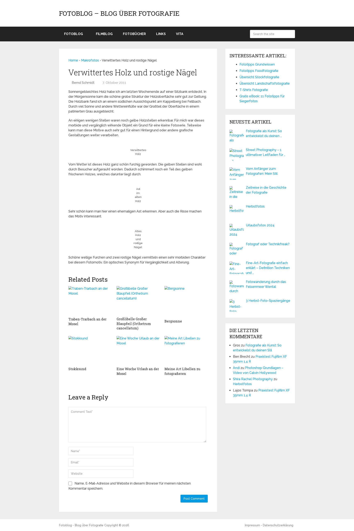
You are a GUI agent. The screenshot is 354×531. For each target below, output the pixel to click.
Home (73, 60)
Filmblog (104, 34)
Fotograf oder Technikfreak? (267, 244)
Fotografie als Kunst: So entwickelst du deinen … (264, 133)
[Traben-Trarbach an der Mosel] (90, 300)
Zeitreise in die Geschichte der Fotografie (266, 190)
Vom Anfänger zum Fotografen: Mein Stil (262, 171)
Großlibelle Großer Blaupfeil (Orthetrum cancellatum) (134, 323)
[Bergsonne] (186, 301)
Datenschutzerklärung (278, 525)
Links (161, 34)
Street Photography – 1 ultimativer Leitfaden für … (265, 152)
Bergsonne (173, 321)
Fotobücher (134, 34)
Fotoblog (73, 34)
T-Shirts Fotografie (253, 90)
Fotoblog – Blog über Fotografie (119, 13)
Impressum (252, 525)
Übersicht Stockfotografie (259, 77)
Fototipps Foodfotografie (258, 71)
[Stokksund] (90, 350)
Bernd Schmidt (83, 83)
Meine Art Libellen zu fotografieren (182, 371)
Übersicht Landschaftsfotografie (264, 83)
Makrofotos (90, 60)
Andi (236, 368)
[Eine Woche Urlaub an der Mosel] (138, 350)
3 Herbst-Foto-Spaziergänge (268, 301)
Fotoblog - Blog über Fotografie (81, 525)
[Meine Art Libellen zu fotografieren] (186, 350)
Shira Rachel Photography (253, 379)
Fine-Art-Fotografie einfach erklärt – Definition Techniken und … (268, 268)
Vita (179, 34)
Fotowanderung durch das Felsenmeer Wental (266, 284)
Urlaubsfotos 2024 (260, 225)
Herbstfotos (255, 206)
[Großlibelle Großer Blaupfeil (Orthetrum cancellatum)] (138, 300)
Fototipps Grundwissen (257, 64)
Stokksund (77, 369)
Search (291, 34)
